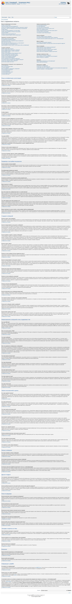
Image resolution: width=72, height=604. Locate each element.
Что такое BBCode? (5, 65)
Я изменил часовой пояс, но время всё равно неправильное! (12, 40)
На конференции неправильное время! (8, 39)
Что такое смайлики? (5, 67)
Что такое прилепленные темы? (7, 71)
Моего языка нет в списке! (6, 41)
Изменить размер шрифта (69, 592)
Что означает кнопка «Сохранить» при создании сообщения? (12, 59)
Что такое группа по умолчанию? (43, 31)
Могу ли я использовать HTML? (7, 66)
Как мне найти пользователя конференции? (44, 50)
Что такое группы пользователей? (43, 27)
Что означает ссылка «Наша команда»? (44, 32)
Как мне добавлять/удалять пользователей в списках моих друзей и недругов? (51, 43)
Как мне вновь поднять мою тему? (8, 61)
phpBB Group (38, 567)
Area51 (15, 575)
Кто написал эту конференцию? (42, 65)
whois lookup (8, 581)
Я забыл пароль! (4, 29)
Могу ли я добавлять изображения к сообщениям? (11, 68)
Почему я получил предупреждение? (8, 57)
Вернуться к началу (6, 85)
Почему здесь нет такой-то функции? (43, 66)
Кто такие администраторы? (42, 25)
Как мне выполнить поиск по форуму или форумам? (46, 47)
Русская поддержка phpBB (36, 596)
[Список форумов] (36, 5)
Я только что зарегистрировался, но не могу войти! (11, 30)
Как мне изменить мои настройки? (8, 38)
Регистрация (4, 17)
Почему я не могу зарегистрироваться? (9, 33)
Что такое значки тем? (6, 74)
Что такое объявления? (6, 70)
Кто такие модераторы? (41, 26)
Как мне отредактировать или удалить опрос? (10, 54)
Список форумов (4, 19)
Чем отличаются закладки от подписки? (44, 55)
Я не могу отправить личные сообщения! (44, 36)
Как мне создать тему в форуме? (8, 48)
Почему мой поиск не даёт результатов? (44, 48)
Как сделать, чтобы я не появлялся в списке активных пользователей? (14, 28)
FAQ (12, 17)
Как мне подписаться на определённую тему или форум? (47, 56)
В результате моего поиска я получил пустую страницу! (47, 49)
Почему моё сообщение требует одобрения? (10, 60)
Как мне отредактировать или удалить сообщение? (11, 49)
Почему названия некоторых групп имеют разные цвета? (47, 30)
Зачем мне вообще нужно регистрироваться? (10, 26)
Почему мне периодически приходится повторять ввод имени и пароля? (15, 27)
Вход (9, 17)
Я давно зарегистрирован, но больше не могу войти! (11, 31)
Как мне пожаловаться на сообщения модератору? (11, 58)
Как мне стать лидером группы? (42, 29)
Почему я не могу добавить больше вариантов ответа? (11, 53)
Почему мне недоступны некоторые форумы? (10, 55)
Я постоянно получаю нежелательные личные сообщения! (47, 37)
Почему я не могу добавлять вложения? (9, 56)
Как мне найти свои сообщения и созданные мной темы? (47, 51)
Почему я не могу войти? (6, 25)
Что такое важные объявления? (7, 69)
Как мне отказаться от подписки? (43, 57)
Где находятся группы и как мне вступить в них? (45, 28)
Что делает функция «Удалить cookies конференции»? (11, 34)
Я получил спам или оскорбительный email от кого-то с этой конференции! (50, 38)
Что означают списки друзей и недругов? (44, 42)
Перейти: (38, 590)
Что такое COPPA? (5, 32)
